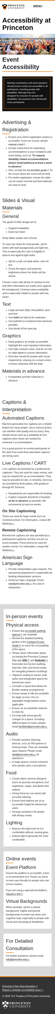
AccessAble (37, 170)
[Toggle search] (51, 6)
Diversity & (19, 986)
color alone (18, 352)
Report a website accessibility (21, 990)
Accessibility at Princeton (26, 23)
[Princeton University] (14, 7)
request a (15, 144)
